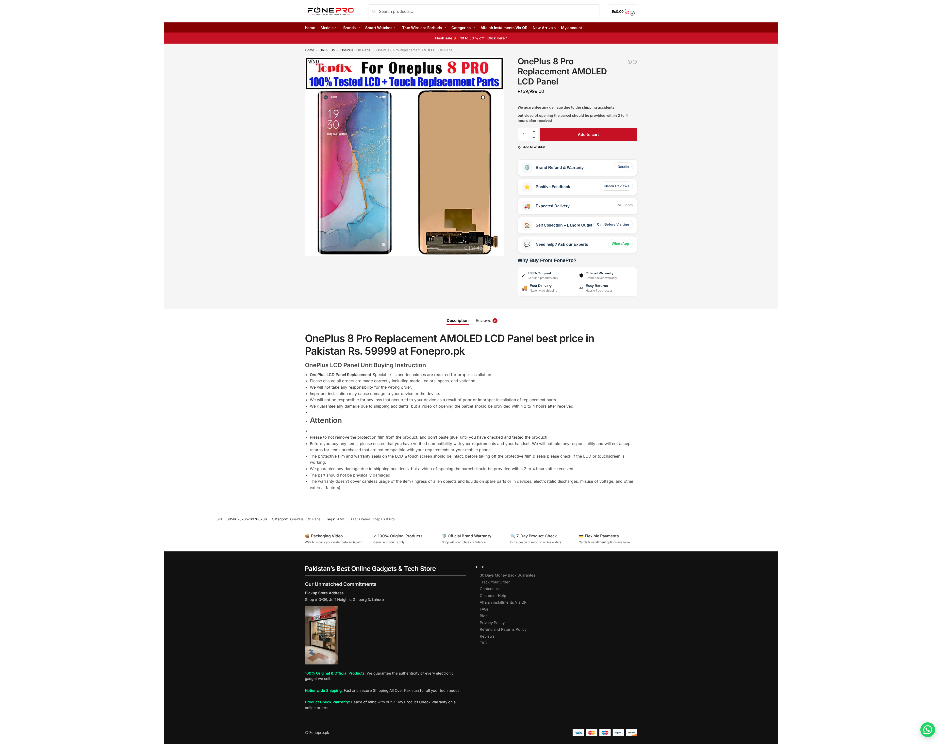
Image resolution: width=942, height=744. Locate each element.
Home (309, 50)
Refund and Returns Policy (503, 629)
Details (623, 167)
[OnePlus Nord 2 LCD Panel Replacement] (629, 61)
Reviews (487, 636)
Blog (484, 615)
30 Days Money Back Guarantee (508, 575)
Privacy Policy (492, 622)
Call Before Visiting (613, 224)
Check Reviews (616, 186)
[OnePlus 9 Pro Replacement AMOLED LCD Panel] (634, 61)
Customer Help (493, 595)
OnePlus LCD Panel (355, 50)
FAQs (484, 609)
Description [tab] (458, 320)
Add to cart (588, 134)
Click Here (496, 38)
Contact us (489, 588)
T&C (483, 643)
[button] (622, 11)
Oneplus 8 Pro (383, 519)
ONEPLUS (327, 50)
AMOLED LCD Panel (353, 519)
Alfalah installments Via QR (503, 602)
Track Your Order (495, 582)
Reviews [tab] (486, 320)
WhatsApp (620, 244)
